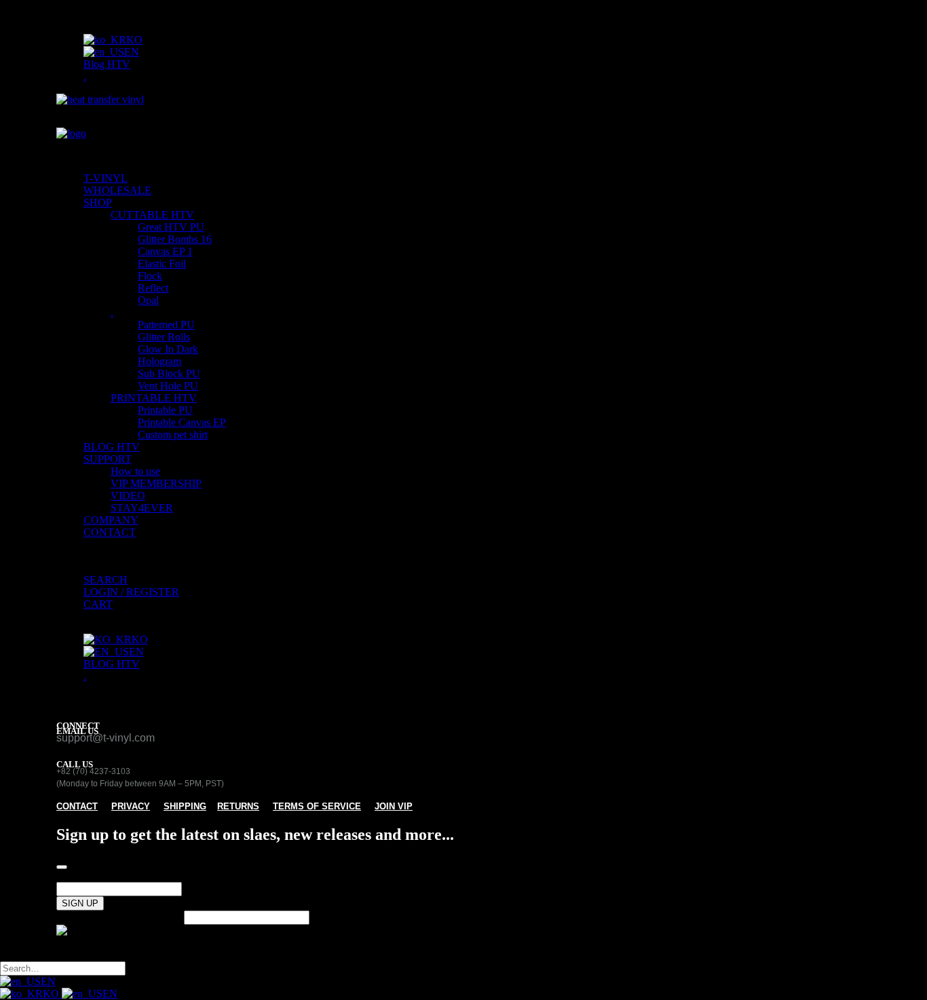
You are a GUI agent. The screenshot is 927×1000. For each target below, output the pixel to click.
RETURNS (238, 806)
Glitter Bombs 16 (175, 239)
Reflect (153, 288)
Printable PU (165, 410)
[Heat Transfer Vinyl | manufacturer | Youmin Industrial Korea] (463, 127)
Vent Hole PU (168, 385)
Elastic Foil (162, 263)
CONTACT (109, 532)
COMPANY (110, 520)
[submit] (61, 867)
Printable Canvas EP (182, 422)
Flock (150, 276)
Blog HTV (106, 64)
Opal (148, 300)
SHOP (97, 202)
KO (52, 993)
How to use (135, 471)
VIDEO (128, 495)
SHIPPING (185, 806)
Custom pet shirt (173, 434)
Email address (86, 875)
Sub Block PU (169, 373)
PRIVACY (130, 806)
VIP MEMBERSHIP (156, 483)
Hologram (159, 361)
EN (48, 981)
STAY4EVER (142, 508)
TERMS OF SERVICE (317, 806)
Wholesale (117, 190)
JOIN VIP (394, 806)
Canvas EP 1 (165, 251)
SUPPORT (107, 459)
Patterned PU (166, 324)
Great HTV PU (171, 227)
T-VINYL (105, 178)
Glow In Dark (168, 349)
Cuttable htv (152, 214)
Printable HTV (154, 398)
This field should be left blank (120, 917)
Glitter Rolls (164, 337)
